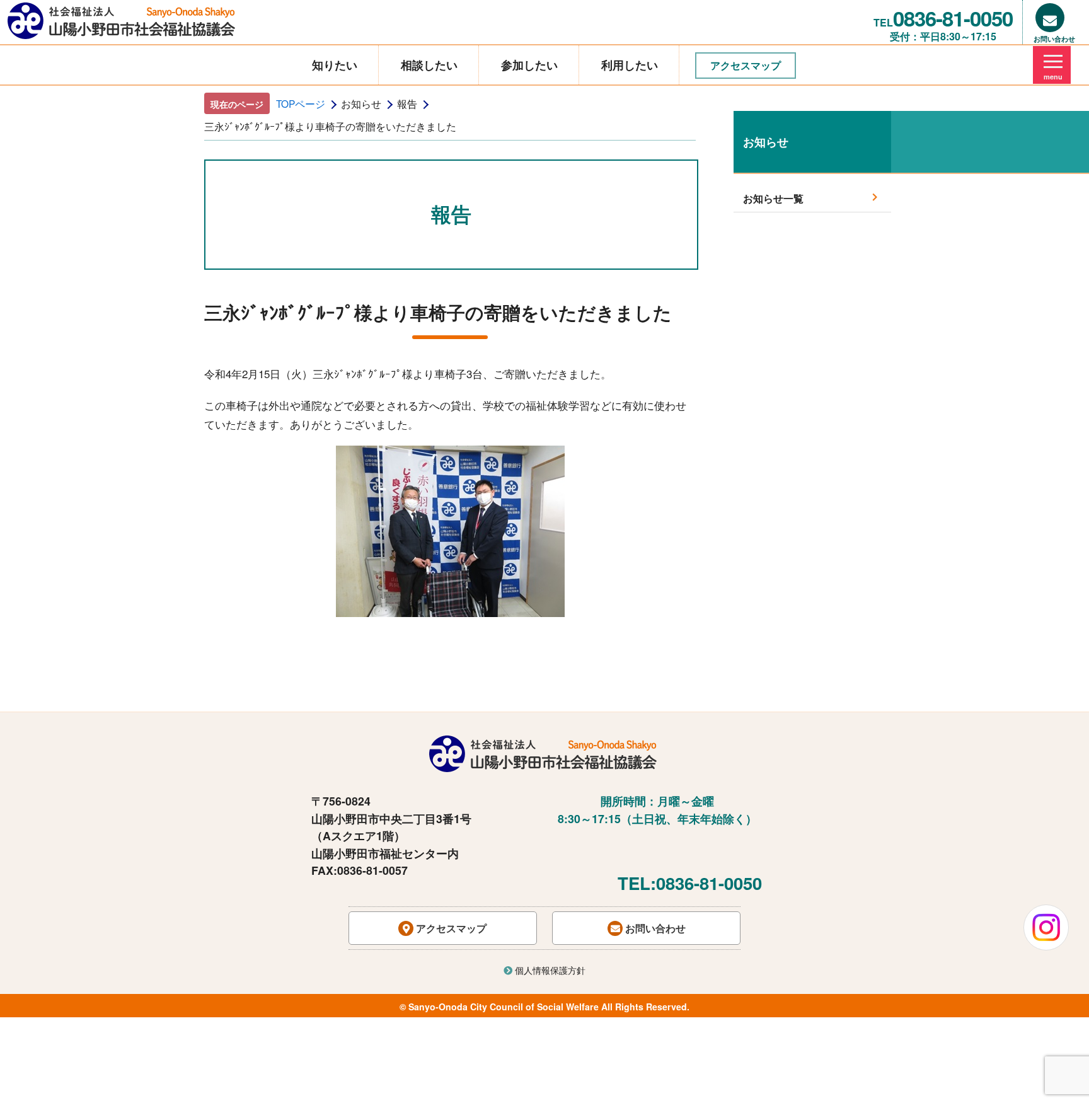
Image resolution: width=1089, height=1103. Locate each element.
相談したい (429, 65)
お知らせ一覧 (773, 198)
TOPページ (300, 103)
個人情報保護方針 (548, 970)
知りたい (334, 65)
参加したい (529, 65)
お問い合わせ (654, 928)
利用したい (629, 65)
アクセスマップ (745, 65)
